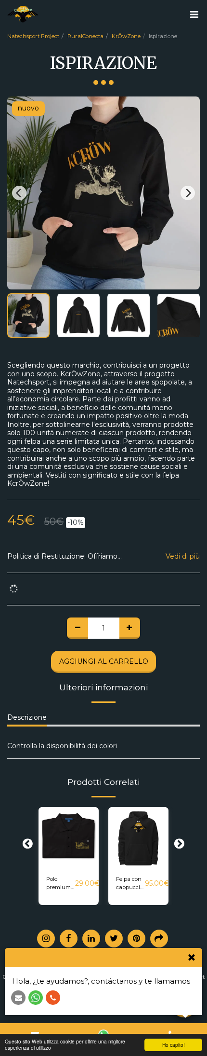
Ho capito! (173, 1044)
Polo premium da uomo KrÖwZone (60, 883)
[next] (188, 193)
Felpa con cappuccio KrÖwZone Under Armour (130, 883)
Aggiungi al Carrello (68, 860)
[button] (194, 14)
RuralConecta (85, 36)
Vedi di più (183, 556)
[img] (69, 837)
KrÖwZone (126, 36)
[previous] (19, 193)
